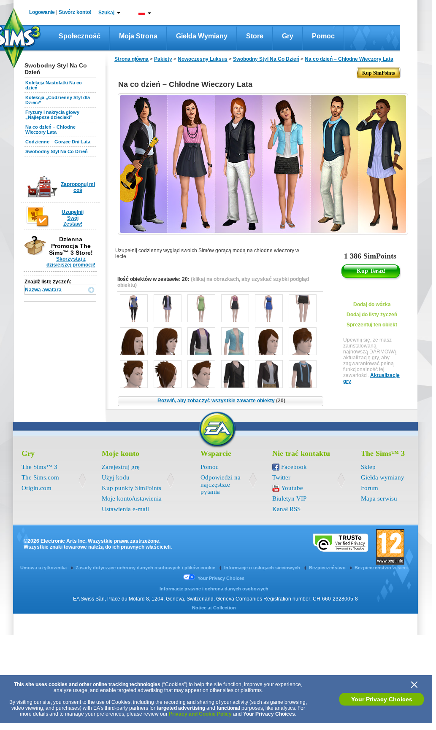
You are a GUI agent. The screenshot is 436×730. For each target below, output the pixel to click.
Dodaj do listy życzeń (372, 315)
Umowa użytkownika (44, 567)
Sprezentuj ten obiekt (372, 325)
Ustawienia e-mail (125, 509)
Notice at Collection (214, 607)
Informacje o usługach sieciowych (262, 567)
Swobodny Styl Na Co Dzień (56, 151)
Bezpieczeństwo (328, 567)
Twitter (281, 477)
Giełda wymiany (201, 36)
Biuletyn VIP (289, 498)
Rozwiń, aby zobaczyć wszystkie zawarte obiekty (221, 401)
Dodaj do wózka (372, 304)
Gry (287, 36)
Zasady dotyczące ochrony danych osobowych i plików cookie (146, 567)
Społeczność (79, 36)
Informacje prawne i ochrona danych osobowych (214, 588)
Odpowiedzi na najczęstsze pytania (220, 484)
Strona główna (131, 59)
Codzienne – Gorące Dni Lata (57, 141)
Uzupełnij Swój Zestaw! (73, 218)
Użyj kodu (116, 477)
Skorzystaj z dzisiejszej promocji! (70, 262)
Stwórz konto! (75, 12)
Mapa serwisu (379, 498)
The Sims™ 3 (39, 466)
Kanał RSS (286, 509)
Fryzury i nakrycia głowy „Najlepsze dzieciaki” (52, 115)
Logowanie (42, 12)
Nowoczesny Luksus (202, 59)
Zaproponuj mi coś (78, 187)
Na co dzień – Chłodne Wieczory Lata (50, 129)
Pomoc (323, 36)
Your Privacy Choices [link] (221, 578)
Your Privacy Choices (381, 699)
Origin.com (36, 488)
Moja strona (138, 36)
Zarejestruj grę (121, 466)
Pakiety (163, 59)
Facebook (294, 466)
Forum (369, 488)
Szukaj (106, 13)
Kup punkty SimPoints (131, 488)
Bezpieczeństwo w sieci (381, 567)
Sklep (368, 466)
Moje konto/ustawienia (132, 498)
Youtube (292, 488)
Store (254, 36)
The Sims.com (40, 477)
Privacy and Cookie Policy (200, 714)
